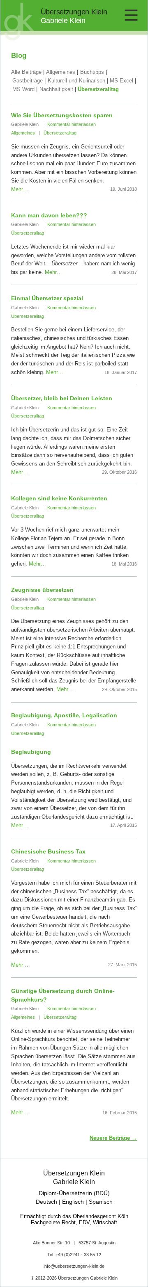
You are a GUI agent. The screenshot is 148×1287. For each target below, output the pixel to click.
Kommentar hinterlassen (71, 124)
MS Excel (121, 81)
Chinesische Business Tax (48, 851)
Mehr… (19, 189)
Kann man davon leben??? (49, 215)
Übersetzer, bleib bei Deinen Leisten (61, 398)
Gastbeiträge (27, 81)
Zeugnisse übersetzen (42, 589)
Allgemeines (60, 72)
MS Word (23, 89)
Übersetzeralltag (98, 89)
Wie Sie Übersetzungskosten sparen (62, 115)
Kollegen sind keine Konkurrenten (59, 498)
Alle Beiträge (26, 72)
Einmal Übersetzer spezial (47, 298)
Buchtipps (92, 72)
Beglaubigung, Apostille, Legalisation (64, 715)
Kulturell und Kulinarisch (76, 81)
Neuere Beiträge (113, 1138)
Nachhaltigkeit (56, 89)
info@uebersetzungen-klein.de (74, 1266)
